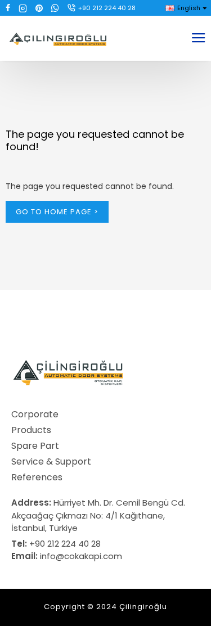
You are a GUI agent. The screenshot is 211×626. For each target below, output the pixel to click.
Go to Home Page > (57, 211)
